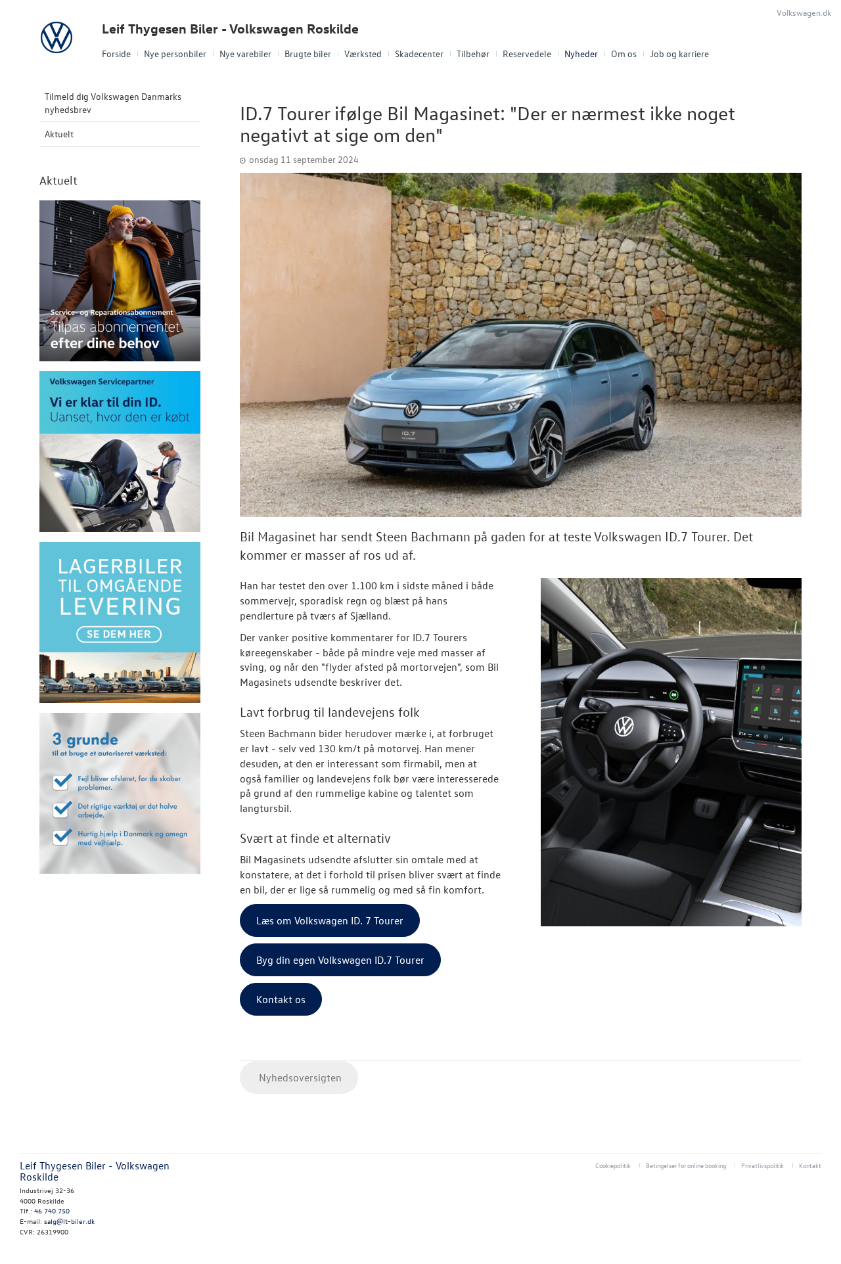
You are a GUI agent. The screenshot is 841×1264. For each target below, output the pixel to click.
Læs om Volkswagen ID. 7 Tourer (329, 920)
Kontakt (810, 1165)
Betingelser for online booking (686, 1165)
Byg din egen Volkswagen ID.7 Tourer (340, 959)
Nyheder (581, 53)
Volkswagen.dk (804, 12)
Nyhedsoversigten (299, 1077)
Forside (116, 53)
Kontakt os (281, 999)
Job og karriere (679, 53)
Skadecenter (419, 53)
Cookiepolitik (613, 1165)
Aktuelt (59, 133)
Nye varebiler (245, 53)
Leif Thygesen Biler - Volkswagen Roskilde (230, 28)
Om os (624, 53)
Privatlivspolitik (762, 1165)
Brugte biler (307, 53)
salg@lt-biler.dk (69, 1221)
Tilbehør (473, 53)
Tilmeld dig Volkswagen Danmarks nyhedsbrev (113, 103)
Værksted (363, 53)
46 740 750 (52, 1210)
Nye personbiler (175, 53)
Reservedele (527, 53)
